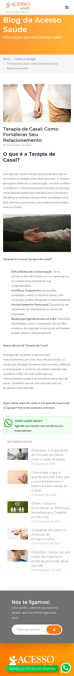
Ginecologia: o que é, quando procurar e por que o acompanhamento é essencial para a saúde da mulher (50, 481)
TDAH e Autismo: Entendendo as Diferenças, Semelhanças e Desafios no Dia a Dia (50, 510)
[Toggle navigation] (67, 7)
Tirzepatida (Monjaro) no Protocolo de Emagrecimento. (48, 534)
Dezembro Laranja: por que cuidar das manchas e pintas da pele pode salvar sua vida (50, 558)
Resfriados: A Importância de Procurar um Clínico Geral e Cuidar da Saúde (49, 455)
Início (6, 59)
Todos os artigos (25, 59)
